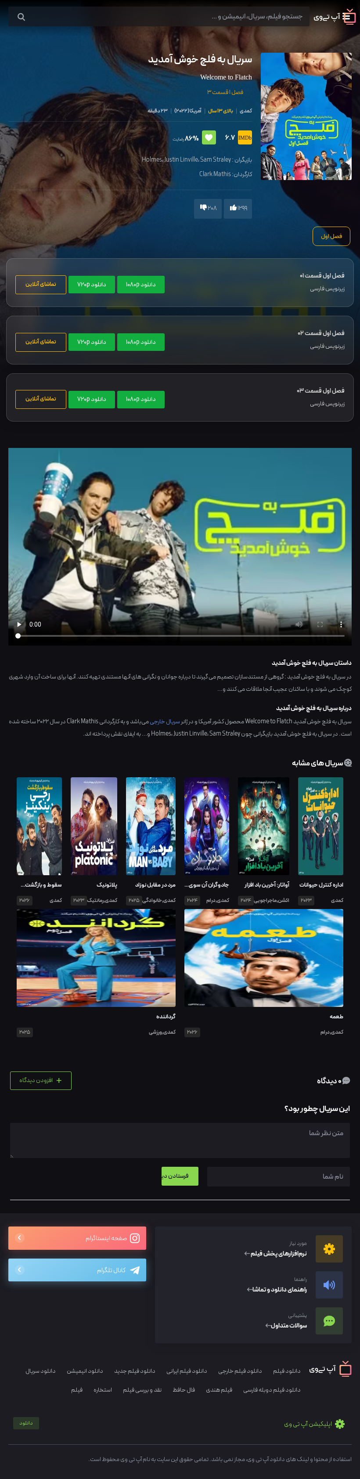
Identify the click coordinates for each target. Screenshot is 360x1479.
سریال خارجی (165, 721)
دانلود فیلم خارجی (240, 1371)
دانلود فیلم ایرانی (186, 1371)
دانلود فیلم (287, 1371)
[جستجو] (21, 17)
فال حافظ (184, 1390)
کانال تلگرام (111, 1271)
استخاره (103, 1390)
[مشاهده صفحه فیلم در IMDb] (243, 138)
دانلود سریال (40, 1371)
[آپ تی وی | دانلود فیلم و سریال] (335, 23)
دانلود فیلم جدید (134, 1371)
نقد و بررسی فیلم (142, 1390)
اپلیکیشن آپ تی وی (176, 1424)
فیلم (77, 1390)
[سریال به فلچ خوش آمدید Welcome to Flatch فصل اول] (306, 115)
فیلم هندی (219, 1390)
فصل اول (331, 236)
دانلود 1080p (141, 284)
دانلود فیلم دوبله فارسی (272, 1390)
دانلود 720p (91, 284)
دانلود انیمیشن (85, 1371)
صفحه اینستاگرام (107, 1239)
